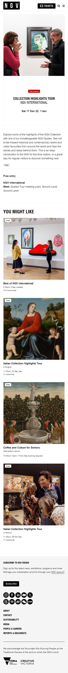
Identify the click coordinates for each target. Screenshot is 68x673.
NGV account (57, 572)
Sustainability (11, 620)
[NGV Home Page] (11, 5)
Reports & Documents (14, 633)
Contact (7, 615)
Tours (6, 165)
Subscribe (11, 584)
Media (6, 624)
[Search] (59, 6)
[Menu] (63, 6)
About (6, 611)
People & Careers (12, 629)
